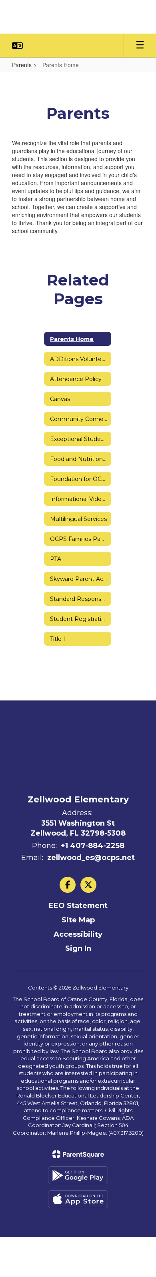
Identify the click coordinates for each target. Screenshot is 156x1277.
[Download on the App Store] (78, 1199)
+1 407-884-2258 (92, 845)
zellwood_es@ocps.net (91, 857)
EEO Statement (78, 905)
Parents (22, 65)
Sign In (78, 948)
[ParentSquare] (78, 1154)
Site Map (78, 920)
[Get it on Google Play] (78, 1175)
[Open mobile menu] (140, 46)
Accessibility (78, 934)
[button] (17, 46)
